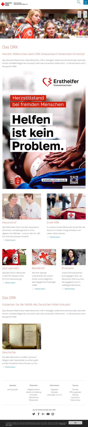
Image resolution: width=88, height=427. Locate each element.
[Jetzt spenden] (14, 257)
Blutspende (33, 400)
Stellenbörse (33, 397)
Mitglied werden (34, 389)
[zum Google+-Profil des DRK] (43, 414)
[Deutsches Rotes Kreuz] (6, 4)
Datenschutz (75, 400)
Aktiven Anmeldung (33, 392)
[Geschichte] (21, 336)
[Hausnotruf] (21, 207)
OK (75, 423)
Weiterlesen (10, 240)
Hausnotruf (9, 222)
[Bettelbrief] (44, 257)
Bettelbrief (38, 268)
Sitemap (75, 395)
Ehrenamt (68, 268)
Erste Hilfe (53, 222)
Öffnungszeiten (75, 392)
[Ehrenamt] (74, 257)
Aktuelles (54, 392)
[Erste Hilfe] (66, 207)
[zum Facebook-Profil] (33, 414)
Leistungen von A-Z (54, 395)
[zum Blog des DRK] (52, 414)
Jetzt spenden (10, 268)
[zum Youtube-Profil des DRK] (48, 414)
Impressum (75, 397)
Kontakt (75, 389)
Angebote (54, 389)
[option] (44, 23)
